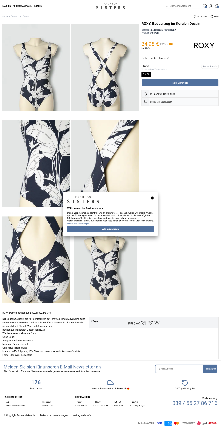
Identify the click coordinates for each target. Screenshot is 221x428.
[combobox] (185, 6)
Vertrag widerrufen (82, 415)
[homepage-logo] (110, 6)
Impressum (47, 402)
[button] (200, 16)
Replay (79, 402)
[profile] (211, 6)
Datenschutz (47, 406)
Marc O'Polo (82, 406)
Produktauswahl (22, 6)
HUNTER (117, 402)
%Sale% (38, 6)
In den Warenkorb (180, 83)
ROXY (26, 16)
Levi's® (135, 402)
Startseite (6, 16)
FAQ (7, 402)
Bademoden (17, 16)
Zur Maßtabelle (210, 66)
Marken (6, 6)
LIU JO (98, 402)
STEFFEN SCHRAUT (102, 406)
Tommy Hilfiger (138, 406)
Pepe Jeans (118, 406)
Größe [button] (145, 65)
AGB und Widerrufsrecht (15, 406)
